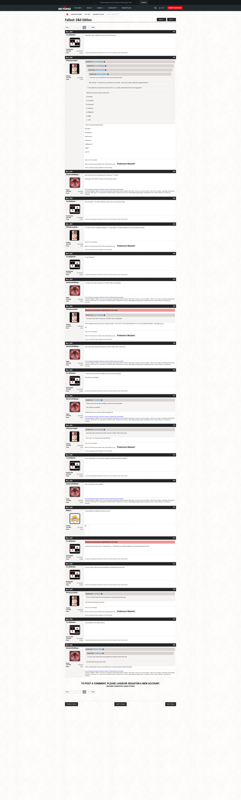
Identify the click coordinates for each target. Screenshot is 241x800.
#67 (174, 279)
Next (93, 27)
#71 (174, 396)
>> (104, 61)
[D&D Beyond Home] (64, 8)
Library (99, 8)
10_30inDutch (97, 400)
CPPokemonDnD (99, 70)
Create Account (175, 8)
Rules (89, 8)
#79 (174, 619)
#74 (174, 480)
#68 (174, 306)
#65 (174, 224)
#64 (174, 198)
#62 (174, 57)
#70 (174, 370)
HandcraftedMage (98, 61)
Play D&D (78, 8)
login (120, 683)
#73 (174, 455)
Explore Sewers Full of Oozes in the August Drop (116, 2)
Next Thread (170, 704)
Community (112, 8)
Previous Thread (71, 704)
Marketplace (126, 8)
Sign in (163, 8)
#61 (174, 31)
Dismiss (143, 2)
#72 (174, 425)
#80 (174, 645)
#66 (174, 253)
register (133, 683)
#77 (174, 563)
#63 (174, 171)
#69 (174, 343)
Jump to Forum (120, 704)
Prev (67, 27)
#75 (174, 507)
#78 (174, 589)
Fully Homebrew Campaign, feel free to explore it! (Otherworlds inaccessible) (104, 189)
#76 (174, 538)
